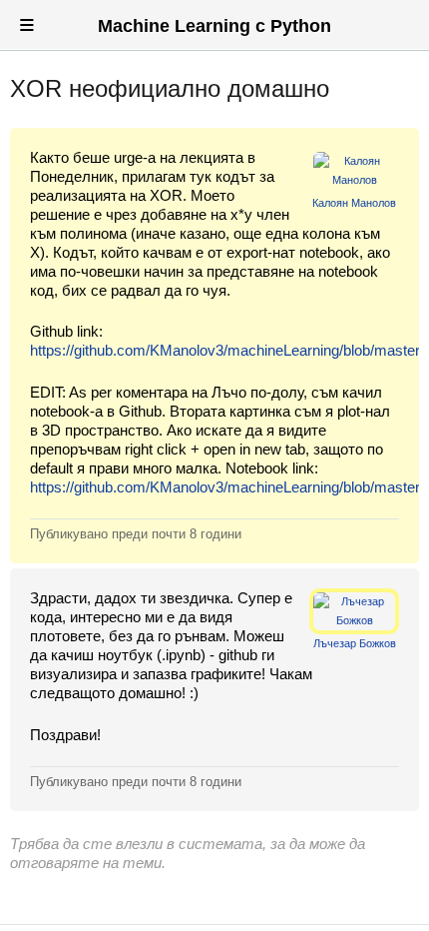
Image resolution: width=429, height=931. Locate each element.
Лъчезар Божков (354, 643)
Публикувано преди (135, 533)
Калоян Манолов (354, 203)
